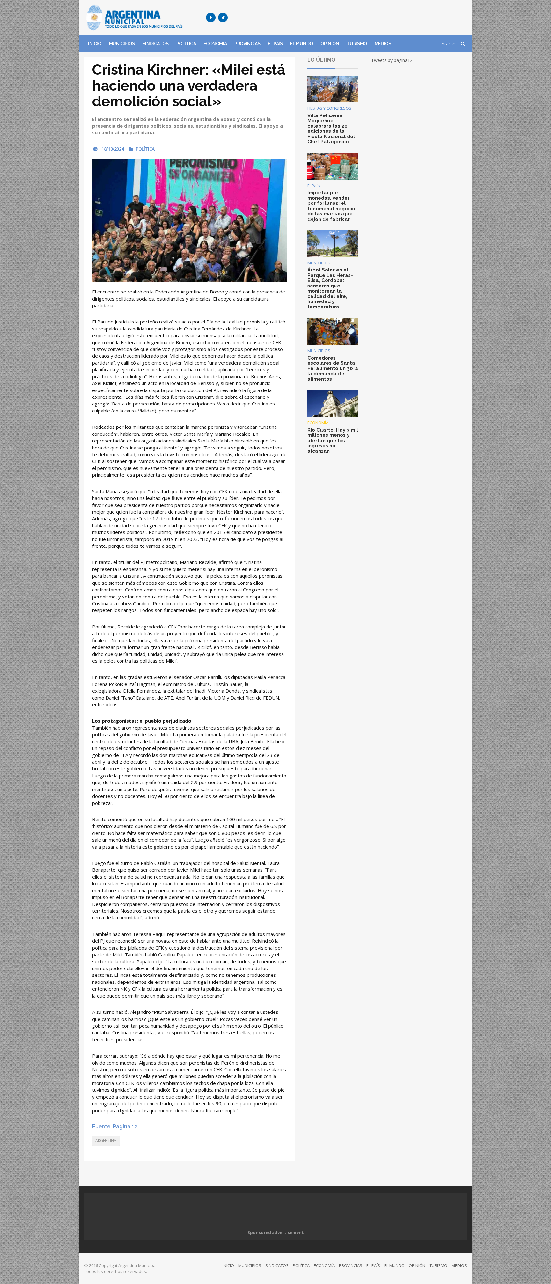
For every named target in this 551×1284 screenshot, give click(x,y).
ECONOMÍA (215, 43)
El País (313, 186)
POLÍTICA (186, 43)
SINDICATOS (156, 43)
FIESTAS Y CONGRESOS (329, 108)
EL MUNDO (301, 43)
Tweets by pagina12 (392, 60)
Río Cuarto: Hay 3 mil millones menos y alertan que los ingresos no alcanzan (332, 440)
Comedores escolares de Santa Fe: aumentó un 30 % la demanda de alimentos (332, 368)
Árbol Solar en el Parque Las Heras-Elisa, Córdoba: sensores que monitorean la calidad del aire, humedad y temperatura (330, 288)
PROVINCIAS (247, 43)
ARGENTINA (105, 1140)
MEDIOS (383, 43)
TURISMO (357, 43)
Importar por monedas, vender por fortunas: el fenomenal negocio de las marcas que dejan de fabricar (331, 206)
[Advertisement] (351, 17)
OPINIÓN (329, 43)
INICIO (94, 43)
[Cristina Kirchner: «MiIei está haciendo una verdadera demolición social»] (189, 220)
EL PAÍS (275, 43)
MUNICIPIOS (122, 43)
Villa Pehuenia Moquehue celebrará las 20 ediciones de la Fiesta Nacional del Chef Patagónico (331, 129)
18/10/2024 (112, 149)
